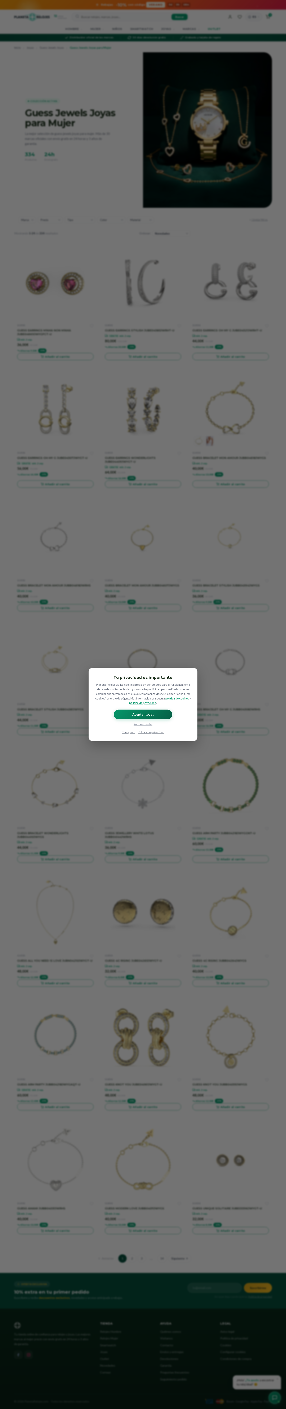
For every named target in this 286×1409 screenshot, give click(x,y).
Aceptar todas (143, 714)
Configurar (128, 732)
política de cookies (177, 698)
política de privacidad (142, 703)
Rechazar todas (143, 724)
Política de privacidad (151, 732)
